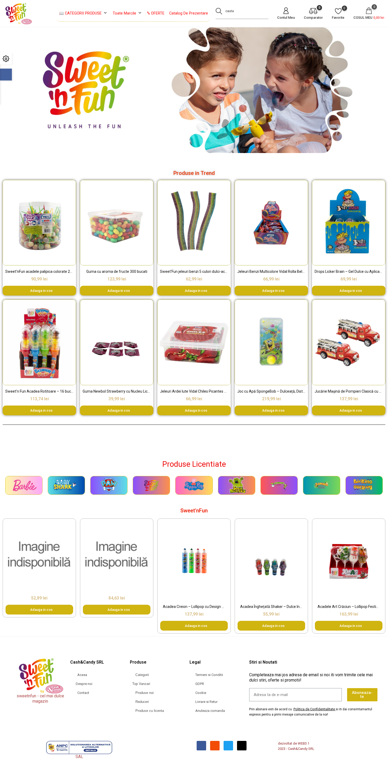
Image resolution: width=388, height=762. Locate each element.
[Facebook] (201, 745)
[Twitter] (228, 745)
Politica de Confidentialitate (314, 709)
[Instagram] (215, 745)
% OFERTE (155, 13)
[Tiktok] (242, 745)
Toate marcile (128, 13)
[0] (313, 11)
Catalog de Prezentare (188, 13)
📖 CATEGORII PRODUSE (83, 13)
